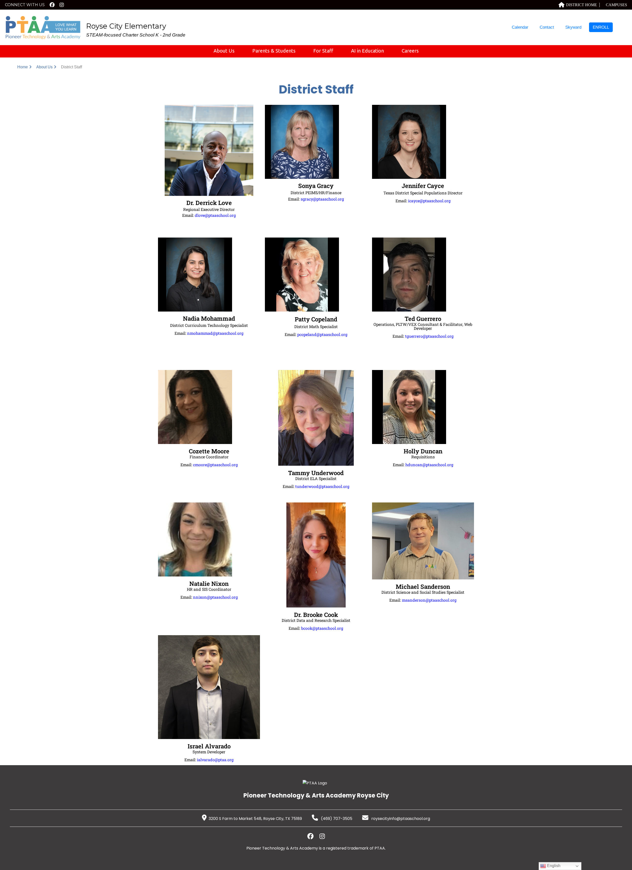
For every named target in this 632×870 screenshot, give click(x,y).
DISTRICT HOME (581, 5)
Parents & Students (274, 51)
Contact (547, 27)
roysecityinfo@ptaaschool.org (400, 818)
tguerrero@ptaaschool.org (429, 336)
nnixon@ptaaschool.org (215, 597)
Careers (410, 51)
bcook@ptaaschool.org (322, 628)
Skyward (573, 27)
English (553, 866)
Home (22, 67)
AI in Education (367, 51)
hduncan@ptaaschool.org (429, 464)
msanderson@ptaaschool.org (429, 600)
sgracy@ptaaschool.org (322, 199)
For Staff (323, 51)
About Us (224, 51)
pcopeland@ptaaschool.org (322, 334)
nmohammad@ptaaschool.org (215, 333)
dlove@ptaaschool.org (215, 215)
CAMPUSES (616, 5)
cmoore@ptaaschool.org (215, 464)
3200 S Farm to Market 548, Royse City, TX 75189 (255, 818)
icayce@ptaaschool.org (429, 200)
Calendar (520, 27)
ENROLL (601, 27)
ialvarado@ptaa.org (215, 759)
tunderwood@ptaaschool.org (322, 486)
